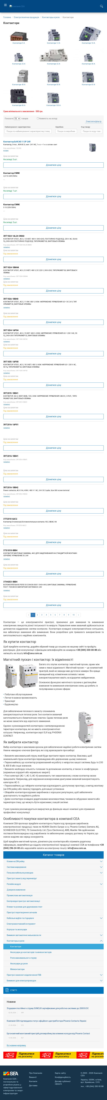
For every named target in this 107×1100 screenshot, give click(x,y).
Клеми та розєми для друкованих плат (24, 907)
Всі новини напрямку (16, 1045)
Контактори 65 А (88, 85)
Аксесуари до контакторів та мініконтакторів (31, 952)
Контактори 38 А (88, 64)
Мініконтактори (17, 969)
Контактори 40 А (18, 85)
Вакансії (33, 1077)
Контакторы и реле (15, 941)
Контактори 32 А (53, 64)
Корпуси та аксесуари (17, 929)
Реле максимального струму (23, 958)
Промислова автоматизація (19, 895)
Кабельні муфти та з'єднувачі (20, 918)
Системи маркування (16, 867)
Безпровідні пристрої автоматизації (23, 901)
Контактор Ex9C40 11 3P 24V (17, 142)
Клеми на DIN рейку (16, 861)
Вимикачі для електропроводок (21, 981)
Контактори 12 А (53, 43)
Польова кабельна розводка (20, 873)
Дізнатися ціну (53, 165)
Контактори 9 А (19, 43)
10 (74, 615)
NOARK (5, 151)
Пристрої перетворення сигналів (22, 912)
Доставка (33, 1085)
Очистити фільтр (93, 121)
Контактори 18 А (88, 43)
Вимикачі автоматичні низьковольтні (24, 935)
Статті (13, 990)
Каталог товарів (53, 855)
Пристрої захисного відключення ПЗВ (24, 975)
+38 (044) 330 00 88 (94, 1086)
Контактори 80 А (18, 105)
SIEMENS (6, 247)
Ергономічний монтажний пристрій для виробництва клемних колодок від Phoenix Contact (48, 1033)
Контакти (33, 1081)
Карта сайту (60, 1073)
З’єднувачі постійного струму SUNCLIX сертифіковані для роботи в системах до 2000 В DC (48, 1008)
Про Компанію (35, 1073)
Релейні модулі (14, 884)
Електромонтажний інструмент (21, 924)
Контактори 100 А (53, 105)
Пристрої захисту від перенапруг (22, 878)
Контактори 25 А (18, 64)
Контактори (15, 946)
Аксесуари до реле (19, 963)
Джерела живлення (16, 890)
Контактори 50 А (53, 85)
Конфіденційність (63, 1077)
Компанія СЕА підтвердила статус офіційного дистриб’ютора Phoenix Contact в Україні (46, 1021)
